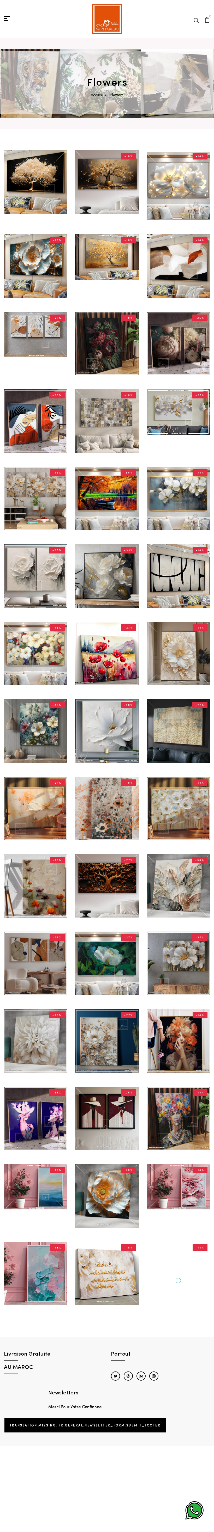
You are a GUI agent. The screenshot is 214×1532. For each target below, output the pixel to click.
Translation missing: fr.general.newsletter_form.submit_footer (85, 1410)
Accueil (97, 94)
